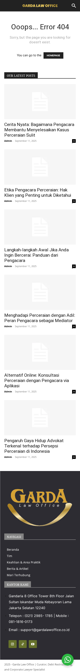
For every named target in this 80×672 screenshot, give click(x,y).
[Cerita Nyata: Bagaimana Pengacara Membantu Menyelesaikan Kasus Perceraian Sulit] (40, 101)
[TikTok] (23, 644)
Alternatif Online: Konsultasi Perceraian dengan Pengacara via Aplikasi (36, 380)
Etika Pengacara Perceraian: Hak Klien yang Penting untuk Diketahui (37, 192)
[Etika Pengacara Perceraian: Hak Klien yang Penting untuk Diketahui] (40, 166)
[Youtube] (33, 644)
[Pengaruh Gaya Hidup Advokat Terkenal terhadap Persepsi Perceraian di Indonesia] (40, 417)
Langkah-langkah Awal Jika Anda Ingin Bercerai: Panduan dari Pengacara (36, 255)
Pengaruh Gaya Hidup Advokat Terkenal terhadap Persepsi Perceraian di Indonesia (34, 446)
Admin (8, 140)
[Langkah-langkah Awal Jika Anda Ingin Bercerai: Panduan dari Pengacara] (40, 227)
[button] (74, 5)
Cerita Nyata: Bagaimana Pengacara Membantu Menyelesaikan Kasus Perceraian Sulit (39, 130)
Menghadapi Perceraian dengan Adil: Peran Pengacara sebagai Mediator (39, 318)
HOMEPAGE (53, 55)
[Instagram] (13, 644)
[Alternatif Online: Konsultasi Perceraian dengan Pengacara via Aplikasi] (40, 352)
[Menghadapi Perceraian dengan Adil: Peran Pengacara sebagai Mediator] (40, 292)
